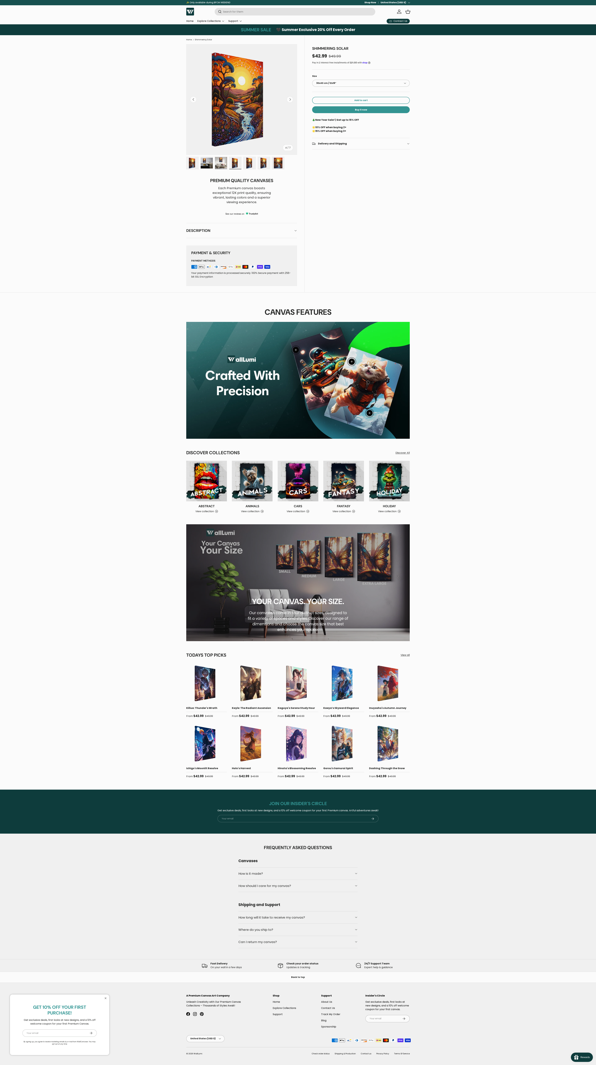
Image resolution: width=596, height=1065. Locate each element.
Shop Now (370, 2)
